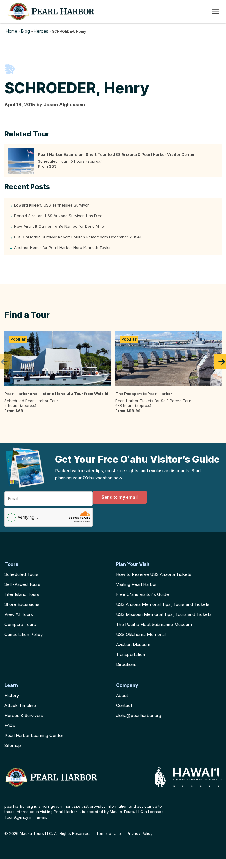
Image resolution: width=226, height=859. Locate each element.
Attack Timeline (20, 705)
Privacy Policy (139, 833)
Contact (124, 705)
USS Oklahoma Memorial (141, 634)
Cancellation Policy (23, 634)
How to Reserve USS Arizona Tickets (153, 574)
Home (11, 31)
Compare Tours (20, 624)
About (122, 695)
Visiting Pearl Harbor (136, 584)
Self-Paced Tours (22, 584)
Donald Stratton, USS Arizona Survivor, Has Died (58, 215)
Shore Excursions (21, 604)
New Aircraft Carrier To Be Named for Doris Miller (59, 226)
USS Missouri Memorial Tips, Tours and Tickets (164, 614)
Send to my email (120, 497)
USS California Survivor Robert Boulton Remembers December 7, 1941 (77, 236)
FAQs (9, 725)
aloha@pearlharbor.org (138, 715)
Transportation (130, 654)
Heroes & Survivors (23, 715)
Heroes (41, 31)
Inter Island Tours (21, 594)
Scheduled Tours (21, 574)
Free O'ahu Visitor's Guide (142, 594)
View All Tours (18, 614)
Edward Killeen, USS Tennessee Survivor (51, 205)
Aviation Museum (133, 644)
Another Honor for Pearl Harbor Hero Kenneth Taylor (62, 247)
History (11, 695)
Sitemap (12, 745)
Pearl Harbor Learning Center (33, 735)
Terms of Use (108, 833)
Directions (126, 664)
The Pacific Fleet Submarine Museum (154, 624)
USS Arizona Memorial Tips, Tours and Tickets (163, 604)
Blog (25, 31)
